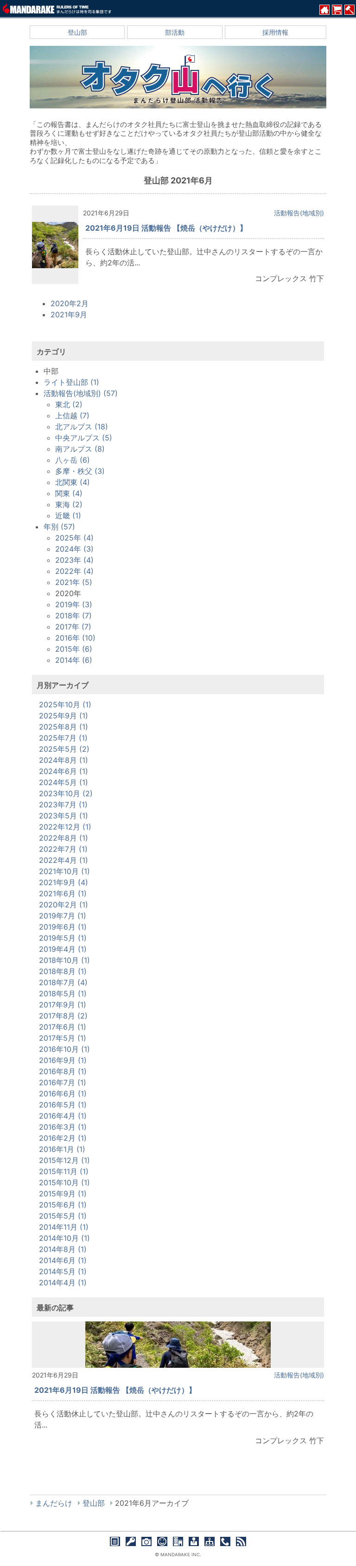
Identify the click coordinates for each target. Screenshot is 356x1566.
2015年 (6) (73, 649)
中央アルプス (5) (83, 437)
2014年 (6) (73, 660)
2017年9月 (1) (62, 1004)
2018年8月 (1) (63, 971)
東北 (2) (69, 404)
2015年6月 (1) (63, 1204)
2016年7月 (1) (62, 1082)
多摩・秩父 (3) (80, 471)
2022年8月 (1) (63, 838)
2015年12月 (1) (64, 1160)
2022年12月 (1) (65, 826)
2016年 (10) (75, 637)
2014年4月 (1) (63, 1282)
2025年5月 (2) (64, 749)
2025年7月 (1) (63, 737)
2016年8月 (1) (63, 1071)
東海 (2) (69, 504)
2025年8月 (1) (63, 726)
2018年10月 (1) (64, 960)
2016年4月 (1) (63, 1115)
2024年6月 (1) (63, 771)
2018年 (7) (73, 615)
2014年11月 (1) (64, 1227)
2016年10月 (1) (64, 1049)
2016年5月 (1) (63, 1104)
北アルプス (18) (81, 426)
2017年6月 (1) (62, 1026)
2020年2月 (70, 303)
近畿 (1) (68, 515)
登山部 (77, 32)
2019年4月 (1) (63, 949)
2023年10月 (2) (66, 793)
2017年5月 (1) (62, 1038)
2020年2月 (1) (63, 904)
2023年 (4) (74, 560)
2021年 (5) (73, 582)
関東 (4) (69, 493)
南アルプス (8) (80, 448)
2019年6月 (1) (63, 926)
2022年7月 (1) (63, 849)
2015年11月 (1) (64, 1171)
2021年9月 (69, 314)
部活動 (174, 32)
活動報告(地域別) (299, 213)
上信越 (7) (72, 415)
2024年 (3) (74, 548)
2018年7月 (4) (63, 982)
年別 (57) (59, 526)
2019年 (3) (73, 604)
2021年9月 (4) (63, 882)
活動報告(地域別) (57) (81, 393)
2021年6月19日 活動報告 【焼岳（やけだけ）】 (166, 228)
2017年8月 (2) (63, 1015)
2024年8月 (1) (63, 760)
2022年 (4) (74, 571)
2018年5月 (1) (63, 993)
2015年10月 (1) (64, 1182)
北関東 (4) (72, 482)
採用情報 (275, 32)
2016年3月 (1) (63, 1127)
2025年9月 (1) (63, 715)
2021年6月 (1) (63, 893)
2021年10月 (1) (64, 871)
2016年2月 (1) (63, 1138)
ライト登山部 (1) (71, 382)
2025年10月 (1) (65, 704)
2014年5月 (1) (63, 1271)
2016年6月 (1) (63, 1093)
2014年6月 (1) (63, 1260)
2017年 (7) (73, 626)
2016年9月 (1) (63, 1060)
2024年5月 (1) (63, 782)
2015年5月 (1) (63, 1215)
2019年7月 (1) (62, 915)
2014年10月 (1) (64, 1238)
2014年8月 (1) (63, 1249)
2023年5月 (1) (63, 815)
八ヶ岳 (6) (72, 460)
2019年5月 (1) (63, 938)
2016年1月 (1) (62, 1149)
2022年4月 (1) (63, 860)
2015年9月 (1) (63, 1193)
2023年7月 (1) (63, 804)
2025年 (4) (74, 537)
